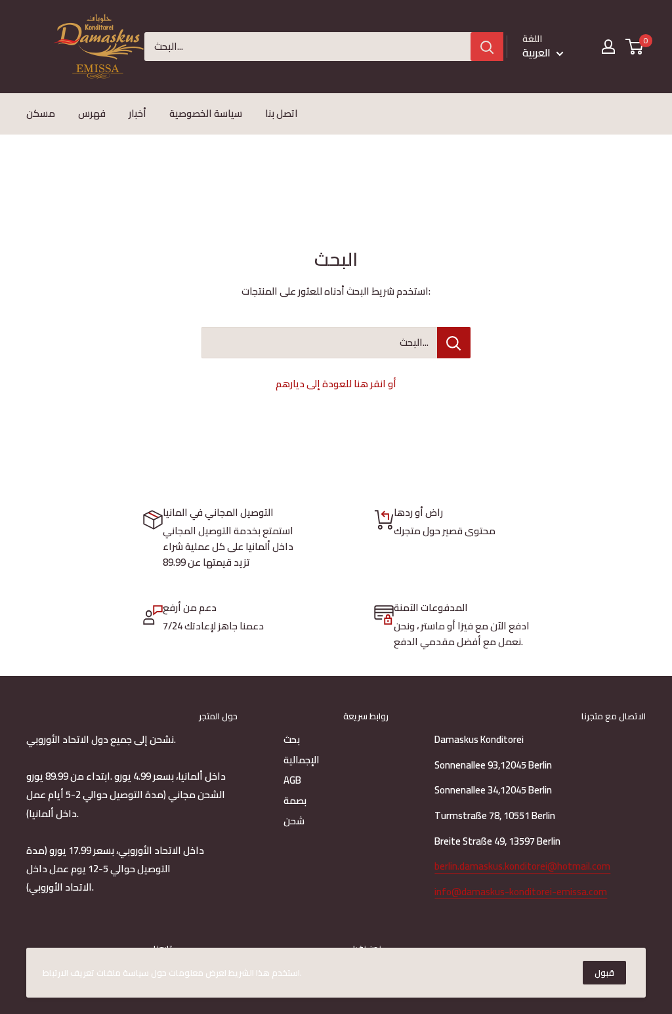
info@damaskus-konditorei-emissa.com (520, 891)
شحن (294, 820)
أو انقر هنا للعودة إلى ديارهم (336, 383)
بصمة (295, 800)
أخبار (137, 113)
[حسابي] (608, 46)
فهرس (92, 113)
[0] (635, 46)
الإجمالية (302, 759)
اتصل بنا (281, 113)
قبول (604, 973)
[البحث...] (454, 342)
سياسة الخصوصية (205, 113)
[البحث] (487, 46)
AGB (292, 780)
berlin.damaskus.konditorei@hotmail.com (522, 866)
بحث (292, 739)
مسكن (40, 113)
